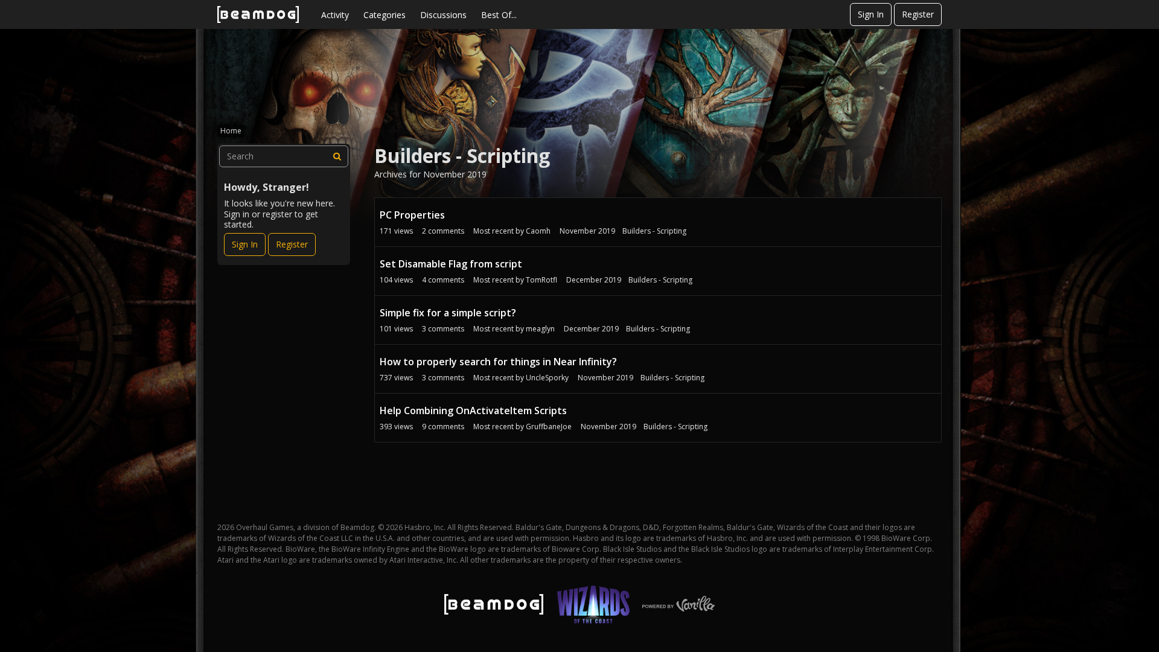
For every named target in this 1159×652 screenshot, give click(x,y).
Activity (335, 15)
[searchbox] (283, 156)
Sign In (871, 14)
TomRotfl (541, 280)
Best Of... (499, 15)
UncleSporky (547, 377)
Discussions (443, 15)
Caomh (538, 231)
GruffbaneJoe (549, 426)
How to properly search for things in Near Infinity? (498, 361)
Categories (384, 15)
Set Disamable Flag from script (451, 263)
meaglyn (540, 329)
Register (918, 14)
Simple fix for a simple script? (448, 312)
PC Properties (412, 215)
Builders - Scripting (654, 231)
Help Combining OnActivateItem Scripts (473, 410)
